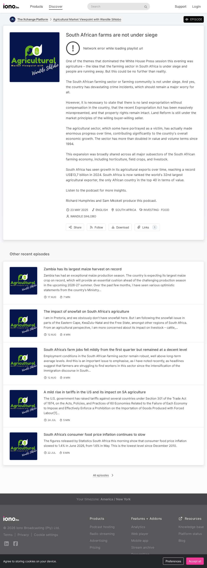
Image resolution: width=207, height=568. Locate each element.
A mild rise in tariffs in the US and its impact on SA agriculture (95, 392)
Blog (181, 541)
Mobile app (139, 541)
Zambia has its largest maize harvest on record (83, 269)
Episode (196, 19)
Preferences (173, 561)
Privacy (23, 535)
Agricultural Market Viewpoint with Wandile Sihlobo (87, 19)
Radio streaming (102, 534)
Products (36, 6)
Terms (8, 535)
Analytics (138, 527)
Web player (139, 534)
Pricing (95, 547)
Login (196, 6)
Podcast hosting (102, 527)
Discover (55, 6)
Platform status (190, 534)
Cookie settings (46, 535)
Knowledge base (191, 527)
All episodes (101, 475)
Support (180, 6)
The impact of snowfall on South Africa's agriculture (86, 311)
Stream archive (142, 547)
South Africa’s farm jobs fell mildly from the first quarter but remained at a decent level (115, 350)
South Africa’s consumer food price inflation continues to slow (94, 434)
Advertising (98, 541)
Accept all (195, 561)
